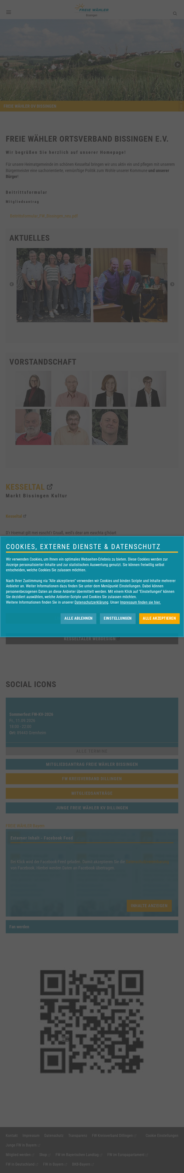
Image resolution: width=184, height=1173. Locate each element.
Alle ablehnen (78, 618)
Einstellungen (118, 618)
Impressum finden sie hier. (140, 602)
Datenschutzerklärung (91, 602)
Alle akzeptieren (159, 618)
